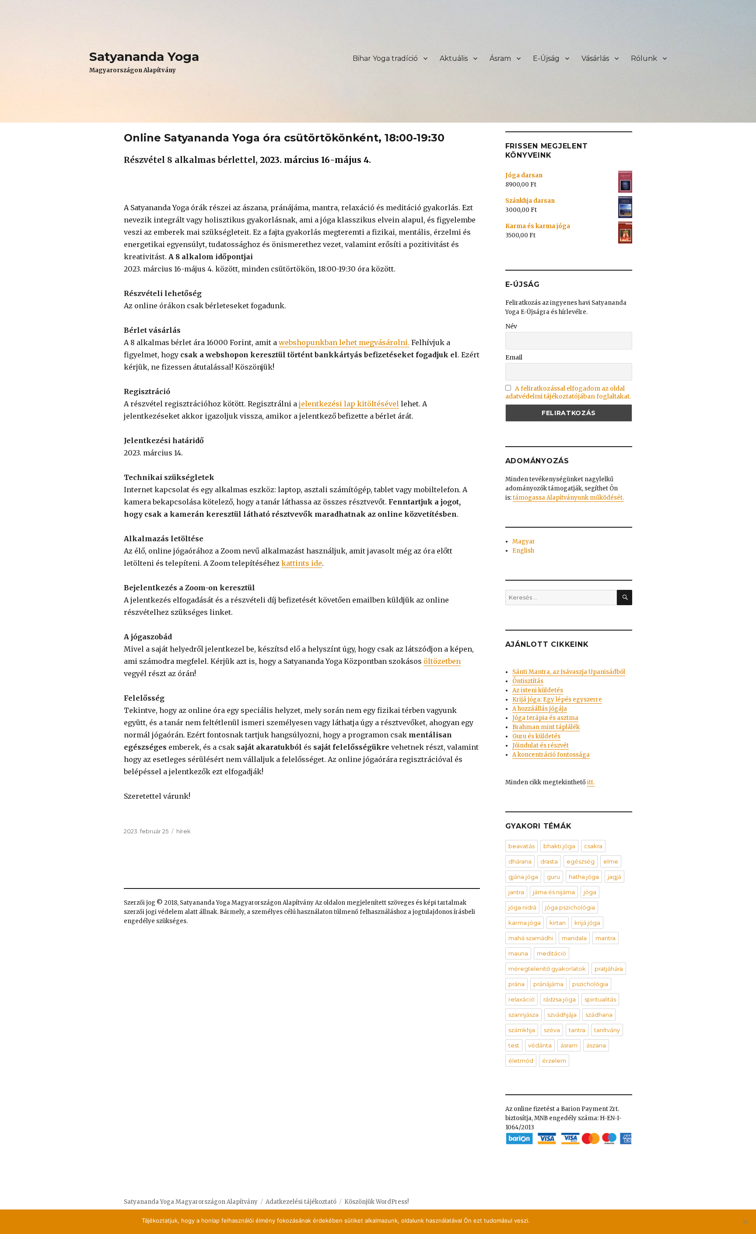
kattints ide (301, 563)
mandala (574, 937)
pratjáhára (609, 968)
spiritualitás (600, 999)
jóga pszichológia (570, 907)
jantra (516, 892)
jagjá (614, 876)
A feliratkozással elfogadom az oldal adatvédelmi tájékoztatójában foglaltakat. (568, 392)
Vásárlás (595, 58)
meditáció (551, 953)
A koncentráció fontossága (551, 754)
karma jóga (524, 922)
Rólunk (644, 58)
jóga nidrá (522, 907)
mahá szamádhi (530, 937)
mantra (605, 937)
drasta (549, 861)
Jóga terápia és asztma (545, 718)
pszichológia (590, 983)
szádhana (598, 1014)
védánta (540, 1045)
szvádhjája (562, 1014)
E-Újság (546, 58)
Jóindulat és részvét (540, 745)
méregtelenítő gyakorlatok (547, 968)
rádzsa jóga (559, 999)
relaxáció (521, 999)
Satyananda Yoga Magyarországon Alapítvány (191, 1202)
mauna (518, 953)
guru (553, 876)
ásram (569, 1045)
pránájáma (548, 983)
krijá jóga (587, 922)
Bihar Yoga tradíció (385, 58)
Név (511, 326)
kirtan (558, 922)
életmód (520, 1060)
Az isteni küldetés (537, 690)
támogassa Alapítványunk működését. (568, 497)
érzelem (554, 1060)
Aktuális (454, 58)
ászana (596, 1045)
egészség (581, 861)
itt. (591, 782)
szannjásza (523, 1014)
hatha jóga (584, 876)
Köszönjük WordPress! (376, 1202)
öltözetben (442, 661)
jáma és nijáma (554, 892)
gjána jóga (523, 876)
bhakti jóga (559, 846)
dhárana (520, 861)
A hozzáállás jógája (539, 708)
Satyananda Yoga (144, 56)
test (513, 1045)
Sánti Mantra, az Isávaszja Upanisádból (568, 672)
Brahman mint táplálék (546, 727)
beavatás (521, 846)
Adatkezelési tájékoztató (301, 1202)
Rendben (546, 1220)
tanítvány (607, 1029)
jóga (590, 892)
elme (610, 861)
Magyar (523, 541)
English (523, 550)
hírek (183, 831)
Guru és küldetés (536, 736)
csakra (593, 846)
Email (513, 357)
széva (552, 1029)
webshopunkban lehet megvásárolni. (344, 342)
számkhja (521, 1029)
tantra (577, 1029)
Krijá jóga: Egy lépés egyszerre (557, 699)
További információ (588, 1220)
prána (516, 983)
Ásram (500, 58)
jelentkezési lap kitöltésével (349, 403)
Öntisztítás (527, 681)
